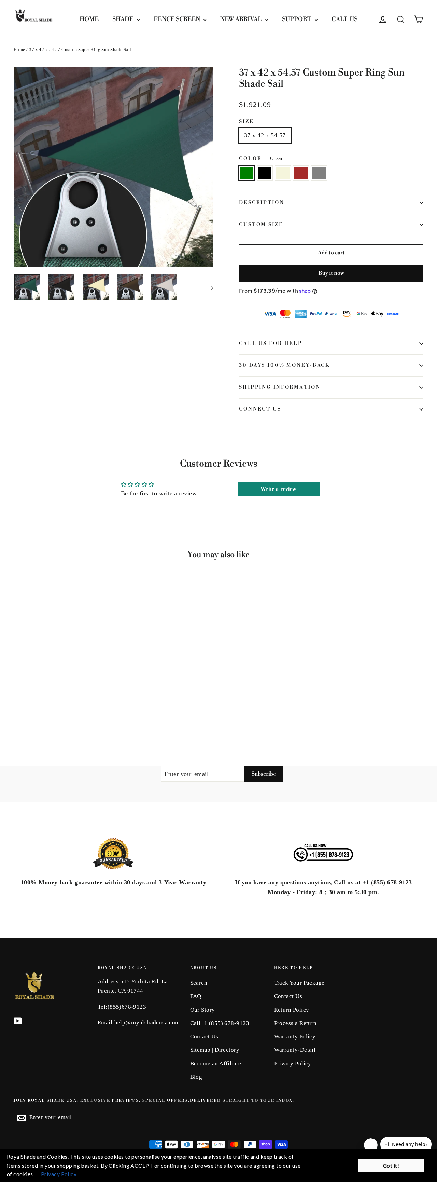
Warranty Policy (295, 1036)
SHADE (123, 19)
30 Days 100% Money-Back (284, 365)
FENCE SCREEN (177, 19)
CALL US (344, 19)
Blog (196, 1077)
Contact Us (204, 1036)
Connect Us (260, 409)
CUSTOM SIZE (261, 224)
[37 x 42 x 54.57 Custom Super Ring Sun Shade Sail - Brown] (43, 714)
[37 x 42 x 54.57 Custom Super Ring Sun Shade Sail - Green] (18, 714)
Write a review (278, 489)
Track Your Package (299, 983)
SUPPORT (297, 19)
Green (246, 173)
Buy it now (331, 273)
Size (246, 122)
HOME (89, 19)
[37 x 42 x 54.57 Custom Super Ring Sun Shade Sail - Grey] (52, 714)
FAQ (195, 996)
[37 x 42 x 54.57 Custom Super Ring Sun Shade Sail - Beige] (35, 714)
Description (261, 203)
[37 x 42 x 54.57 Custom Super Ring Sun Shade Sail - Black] (26, 714)
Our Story (202, 1010)
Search (199, 983)
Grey (319, 173)
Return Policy (291, 1010)
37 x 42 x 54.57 (265, 135)
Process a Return (295, 1023)
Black (264, 173)
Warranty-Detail (295, 1050)
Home (19, 49)
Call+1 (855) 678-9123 (219, 1023)
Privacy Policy (292, 1063)
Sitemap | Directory (215, 1050)
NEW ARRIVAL (241, 19)
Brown (301, 173)
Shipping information (280, 387)
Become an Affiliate (215, 1063)
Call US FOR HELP (270, 343)
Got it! (391, 1166)
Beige (283, 173)
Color (260, 159)
